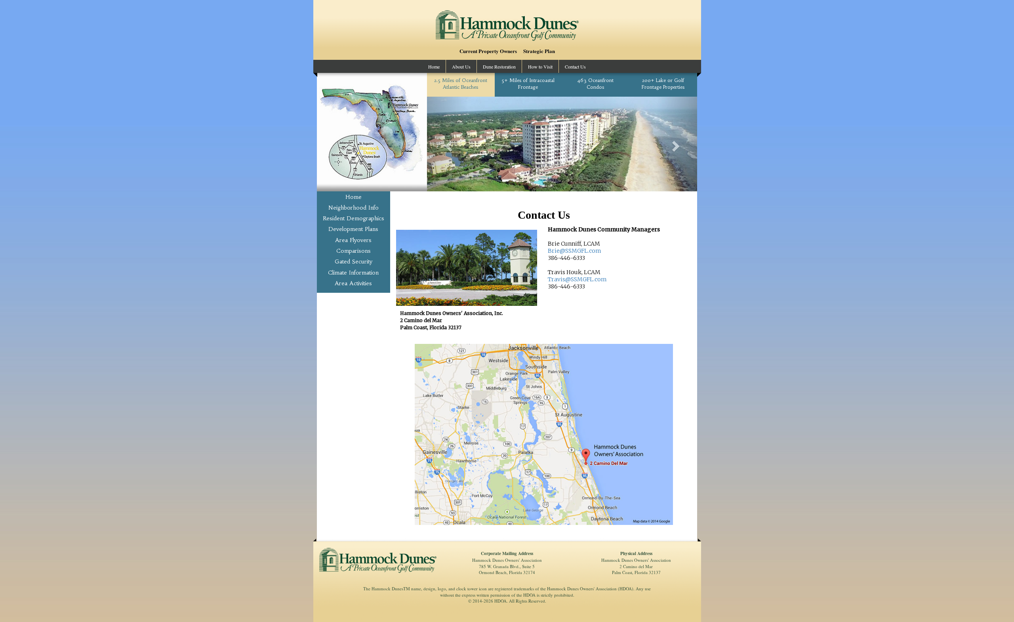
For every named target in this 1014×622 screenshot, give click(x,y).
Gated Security (353, 261)
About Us (461, 66)
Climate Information (353, 272)
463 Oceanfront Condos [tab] (595, 83)
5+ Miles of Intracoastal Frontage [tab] (528, 83)
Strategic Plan (539, 51)
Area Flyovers (353, 239)
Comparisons (353, 250)
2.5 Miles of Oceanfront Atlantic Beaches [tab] (460, 83)
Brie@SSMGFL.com (574, 250)
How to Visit (540, 66)
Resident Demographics (353, 218)
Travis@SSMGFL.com (577, 279)
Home (434, 66)
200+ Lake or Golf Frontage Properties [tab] (663, 83)
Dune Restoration (499, 66)
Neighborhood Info (353, 207)
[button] (447, 144)
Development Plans (354, 229)
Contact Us (575, 66)
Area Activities (353, 282)
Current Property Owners (488, 51)
